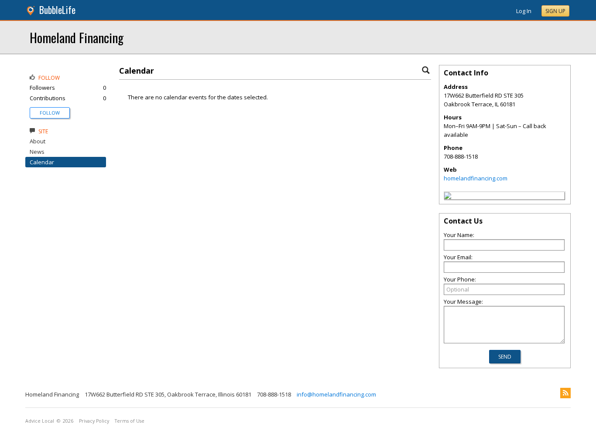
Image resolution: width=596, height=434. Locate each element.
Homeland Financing (76, 37)
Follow (50, 112)
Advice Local (39, 421)
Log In (523, 11)
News (37, 152)
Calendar (42, 162)
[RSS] (565, 393)
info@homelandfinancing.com (336, 394)
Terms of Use (129, 421)
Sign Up (555, 11)
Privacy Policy (94, 421)
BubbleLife (57, 10)
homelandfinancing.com (475, 178)
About (37, 141)
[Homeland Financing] (447, 197)
